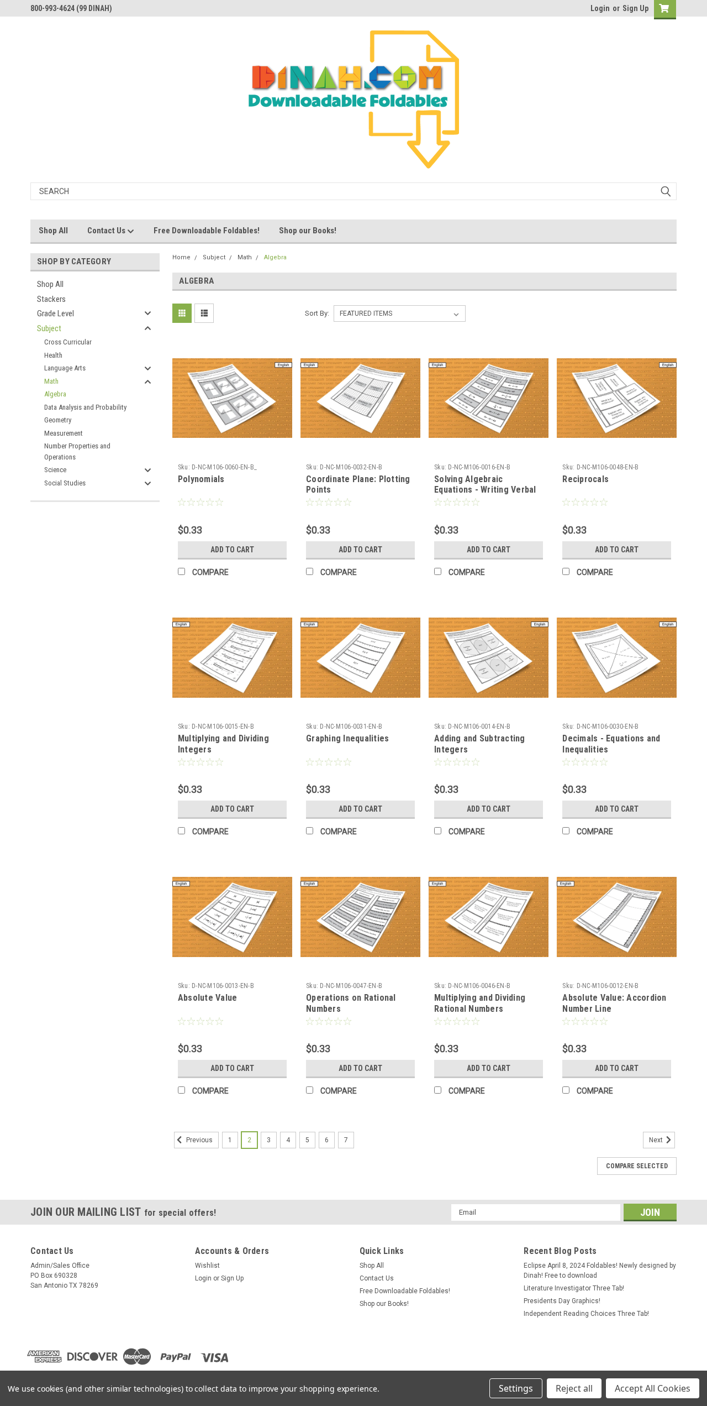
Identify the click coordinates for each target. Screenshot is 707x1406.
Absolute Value (208, 997)
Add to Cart (232, 549)
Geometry (57, 420)
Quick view (232, 450)
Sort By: (317, 313)
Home (181, 257)
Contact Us (107, 231)
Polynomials (201, 479)
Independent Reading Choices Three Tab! (586, 1314)
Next (656, 1140)
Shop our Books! (307, 231)
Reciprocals (585, 479)
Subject (49, 328)
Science (55, 470)
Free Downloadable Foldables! (207, 231)
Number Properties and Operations (77, 451)
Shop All (53, 231)
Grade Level (55, 313)
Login (600, 8)
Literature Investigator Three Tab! (574, 1288)
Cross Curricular (68, 342)
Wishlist (207, 1265)
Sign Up (635, 8)
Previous (198, 1140)
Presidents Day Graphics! (562, 1301)
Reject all (574, 1388)
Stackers (51, 299)
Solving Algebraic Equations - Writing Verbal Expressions (485, 490)
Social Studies (65, 483)
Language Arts (65, 368)
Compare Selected (637, 1166)
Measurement (63, 433)
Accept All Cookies (652, 1388)
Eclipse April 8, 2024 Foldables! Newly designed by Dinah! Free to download (600, 1270)
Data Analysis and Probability (85, 407)
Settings (516, 1388)
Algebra (55, 394)
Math (51, 381)
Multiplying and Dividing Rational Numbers (479, 1003)
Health (53, 355)
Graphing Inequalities (347, 738)
